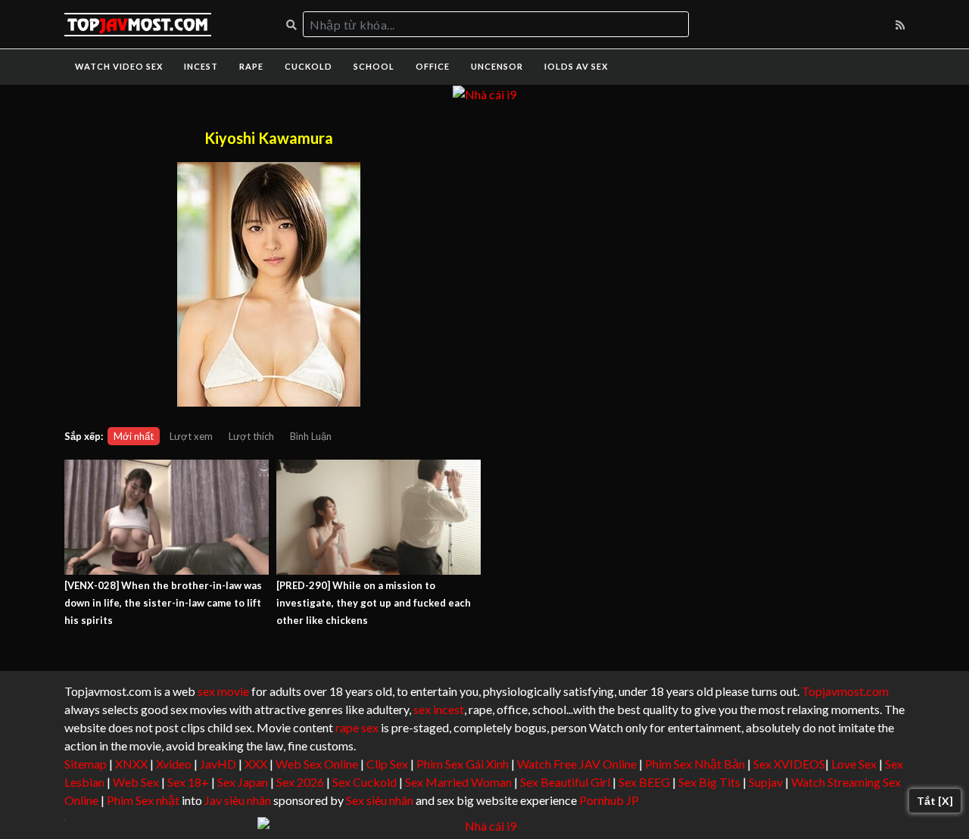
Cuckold (308, 66)
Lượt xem (191, 436)
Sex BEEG (644, 782)
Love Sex (854, 763)
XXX (256, 763)
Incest (201, 66)
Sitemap (85, 763)
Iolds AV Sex (576, 66)
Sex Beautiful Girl (565, 782)
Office (433, 66)
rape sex (357, 727)
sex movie (223, 691)
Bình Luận (311, 436)
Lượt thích (251, 436)
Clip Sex (387, 763)
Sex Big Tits (709, 782)
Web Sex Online (317, 763)
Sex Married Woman (458, 782)
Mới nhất (134, 436)
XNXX (131, 763)
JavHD (218, 763)
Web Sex (136, 782)
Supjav (766, 782)
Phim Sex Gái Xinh (462, 763)
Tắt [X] (935, 800)
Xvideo (174, 763)
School (374, 66)
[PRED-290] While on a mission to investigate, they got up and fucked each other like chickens (373, 602)
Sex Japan (242, 782)
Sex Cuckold (364, 782)
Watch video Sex (119, 66)
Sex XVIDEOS (789, 763)
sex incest (438, 709)
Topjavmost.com (845, 691)
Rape (251, 66)
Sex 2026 (300, 782)
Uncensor (497, 66)
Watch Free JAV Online (577, 763)
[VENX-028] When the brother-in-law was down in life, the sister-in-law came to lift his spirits (163, 602)
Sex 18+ (188, 782)
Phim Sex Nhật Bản (695, 763)
